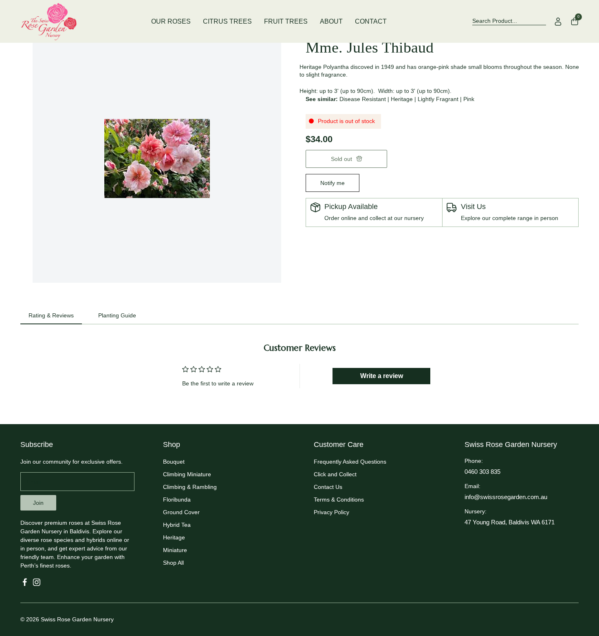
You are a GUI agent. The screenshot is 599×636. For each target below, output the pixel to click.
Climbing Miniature (187, 474)
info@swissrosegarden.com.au (506, 496)
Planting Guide (117, 315)
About (331, 21)
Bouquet (174, 461)
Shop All (173, 562)
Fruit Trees (286, 21)
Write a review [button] (381, 375)
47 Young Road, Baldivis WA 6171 (510, 522)
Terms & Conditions (339, 499)
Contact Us (328, 487)
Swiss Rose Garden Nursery (77, 619)
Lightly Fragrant (438, 99)
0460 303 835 (482, 471)
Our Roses (171, 21)
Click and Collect (335, 474)
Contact (371, 21)
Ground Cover (181, 512)
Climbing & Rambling (190, 487)
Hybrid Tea (177, 525)
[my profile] (558, 22)
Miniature (175, 550)
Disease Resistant (362, 99)
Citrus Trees (227, 21)
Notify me (332, 183)
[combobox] (509, 21)
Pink (468, 99)
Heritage (402, 99)
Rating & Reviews (51, 315)
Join (38, 503)
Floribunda (177, 499)
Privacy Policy (331, 512)
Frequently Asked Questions (350, 461)
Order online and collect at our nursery (374, 218)
